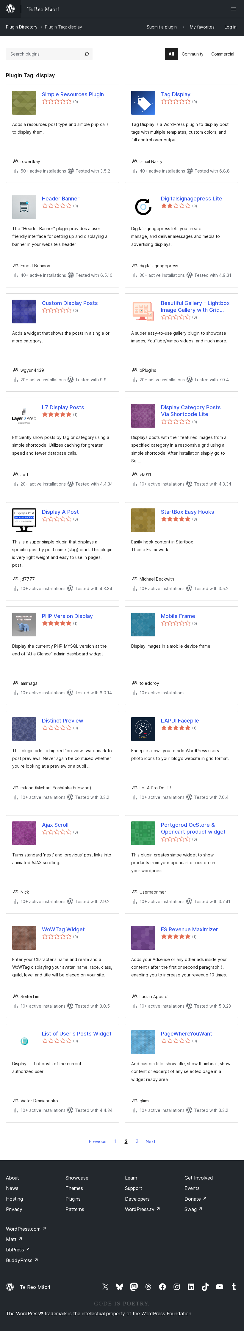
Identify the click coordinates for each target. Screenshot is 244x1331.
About (12, 1178)
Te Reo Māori (35, 1287)
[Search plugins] (87, 54)
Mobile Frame (178, 616)
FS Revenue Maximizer (189, 929)
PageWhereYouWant (186, 1033)
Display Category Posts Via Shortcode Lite (191, 410)
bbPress (18, 1250)
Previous (98, 1141)
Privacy (14, 1209)
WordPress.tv (142, 1209)
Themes (74, 1188)
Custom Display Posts (70, 303)
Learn (131, 1178)
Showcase (76, 1178)
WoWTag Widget (63, 929)
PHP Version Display (67, 616)
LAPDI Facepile (180, 720)
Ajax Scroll (55, 825)
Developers (137, 1199)
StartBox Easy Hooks (187, 512)
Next (150, 1141)
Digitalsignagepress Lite (191, 198)
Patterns (74, 1209)
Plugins (73, 1199)
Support (133, 1188)
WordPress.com (26, 1229)
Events (192, 1188)
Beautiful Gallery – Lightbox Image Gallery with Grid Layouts (195, 307)
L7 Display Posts (63, 407)
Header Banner (60, 198)
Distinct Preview (62, 720)
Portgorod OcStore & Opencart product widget (193, 828)
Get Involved (198, 1178)
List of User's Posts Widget (77, 1033)
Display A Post (60, 512)
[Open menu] (234, 9)
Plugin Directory (21, 26)
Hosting (14, 1199)
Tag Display (175, 94)
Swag (193, 1209)
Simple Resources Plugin (73, 94)
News (12, 1188)
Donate (195, 1199)
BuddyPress (22, 1260)
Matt (14, 1239)
